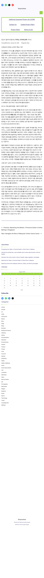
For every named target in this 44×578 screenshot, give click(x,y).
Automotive (4, 316)
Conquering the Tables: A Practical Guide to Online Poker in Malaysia (18, 249)
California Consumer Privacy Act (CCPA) (22, 19)
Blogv (2, 325)
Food (2, 351)
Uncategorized (5, 402)
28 (28, 285)
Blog (28, 43)
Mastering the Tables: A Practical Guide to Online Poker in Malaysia (17, 260)
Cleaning (3, 332)
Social (2, 393)
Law (2, 370)
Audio (2, 314)
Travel (2, 400)
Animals (3, 309)
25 (10, 285)
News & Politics (5, 379)
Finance (3, 346)
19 (16, 283)
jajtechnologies (27, 522)
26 (16, 285)
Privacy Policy (15, 29)
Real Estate (4, 386)
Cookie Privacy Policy (28, 24)
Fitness (3, 349)
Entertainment (4, 342)
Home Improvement (6, 367)
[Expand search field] (41, 12)
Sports (3, 395)
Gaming (3, 356)
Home (2, 365)
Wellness (3, 405)
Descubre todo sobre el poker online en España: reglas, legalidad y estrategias (20, 257)
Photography (4, 384)
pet (2, 381)
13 (22, 280)
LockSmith (4, 372)
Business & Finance (6, 330)
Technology (4, 398)
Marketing (3, 374)
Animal (3, 307)
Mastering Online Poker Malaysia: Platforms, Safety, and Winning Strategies (19, 263)
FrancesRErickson (5, 43)
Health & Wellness (5, 363)
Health (3, 360)
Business (3, 328)
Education (3, 339)
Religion (3, 388)
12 (16, 280)
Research (3, 391)
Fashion (3, 344)
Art (2, 311)
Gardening (3, 358)
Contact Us (13, 24)
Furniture (3, 353)
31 (4, 287)
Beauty (3, 318)
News (2, 377)
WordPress (22, 522)
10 (4, 280)
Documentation (5, 337)
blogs (2, 323)
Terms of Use (28, 29)
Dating (3, 335)
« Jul (21, 289)
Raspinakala (22, 8)
